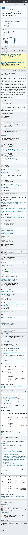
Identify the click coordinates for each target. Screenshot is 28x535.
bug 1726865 (12, 97)
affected (9, 280)
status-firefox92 (4, 279)
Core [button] (9, 20)
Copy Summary (18, 4)
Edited (15, 272)
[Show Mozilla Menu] (4, 2)
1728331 (7, 135)
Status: (6, 31)
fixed (14, 43)
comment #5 (16, 395)
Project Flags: (5, 34)
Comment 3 (6, 156)
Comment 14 (6, 392)
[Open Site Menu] (2, 2)
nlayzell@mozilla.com (12, 169)
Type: (7, 23)
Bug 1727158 (8, 8)
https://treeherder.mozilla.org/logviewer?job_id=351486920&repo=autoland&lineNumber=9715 (14, 465)
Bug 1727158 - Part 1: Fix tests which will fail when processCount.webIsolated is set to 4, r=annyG (11, 55)
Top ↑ (2, 530)
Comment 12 (6, 313)
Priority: (6, 25)
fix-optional (10, 279)
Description (6, 75)
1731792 (7, 504)
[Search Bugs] (21, 2)
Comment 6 (6, 194)
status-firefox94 (4, 238)
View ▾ (25, 4)
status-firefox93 (4, 280)
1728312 (7, 128)
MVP (16, 34)
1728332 (7, 141)
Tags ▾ (19, 70)
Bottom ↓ (14, 70)
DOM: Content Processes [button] (13, 21)
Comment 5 (6, 181)
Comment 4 (6, 166)
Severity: (6, 26)
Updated (5, 117)
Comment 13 (6, 345)
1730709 (7, 248)
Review (25, 60)
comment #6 (4, 443)
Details (22, 60)
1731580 (7, 341)
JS (5, 371)
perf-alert (7, 512)
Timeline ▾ (24, 70)
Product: (6, 20)
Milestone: (5, 32)
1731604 (7, 333)
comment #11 (17, 348)
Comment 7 (6, 224)
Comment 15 (6, 438)
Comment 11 (6, 299)
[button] (24, 2)
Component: (5, 21)
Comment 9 (6, 272)
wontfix (14, 38)
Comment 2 (6, 147)
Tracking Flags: (4, 35)
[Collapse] (26, 74)
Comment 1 (6, 103)
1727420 (7, 120)
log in (7, 523)
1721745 (7, 520)
